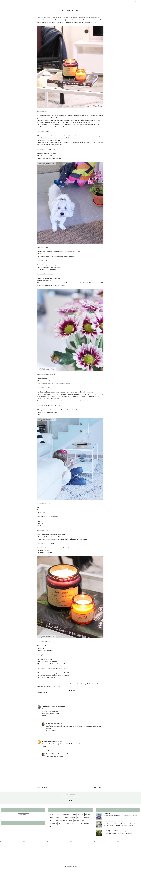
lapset (51, 820)
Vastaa (44, 715)
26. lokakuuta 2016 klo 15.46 (57, 706)
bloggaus (59, 814)
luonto (56, 820)
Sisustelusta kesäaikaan (113, 822)
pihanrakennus (53, 823)
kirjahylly (51, 817)
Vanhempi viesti (99, 787)
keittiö (74, 814)
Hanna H (48, 723)
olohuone (76, 820)
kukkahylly (72, 817)
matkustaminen (63, 820)
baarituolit (52, 814)
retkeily (67, 823)
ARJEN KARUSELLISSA (12, 2)
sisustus (73, 823)
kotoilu (66, 817)
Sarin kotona (45, 706)
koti (61, 817)
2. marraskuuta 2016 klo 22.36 (61, 754)
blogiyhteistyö (66, 814)
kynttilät (79, 817)
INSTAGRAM (52, 2)
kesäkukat (87, 814)
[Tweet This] (69, 690)
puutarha (61, 823)
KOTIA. (44, 741)
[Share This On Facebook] (67, 690)
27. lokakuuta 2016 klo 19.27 (60, 723)
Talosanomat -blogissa (49, 18)
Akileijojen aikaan (111, 830)
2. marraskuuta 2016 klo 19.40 (54, 741)
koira (57, 817)
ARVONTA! (107, 814)
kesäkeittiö (80, 814)
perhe (82, 820)
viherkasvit (52, 826)
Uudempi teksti (42, 787)
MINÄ (23, 2)
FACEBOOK (42, 2)
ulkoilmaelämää (85, 823)
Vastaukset (46, 720)
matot (70, 820)
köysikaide (86, 817)
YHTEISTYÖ (32, 2)
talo (78, 823)
